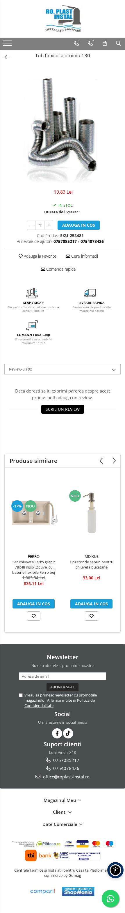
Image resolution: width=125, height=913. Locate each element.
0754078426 (65, 768)
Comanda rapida (60, 269)
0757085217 (65, 760)
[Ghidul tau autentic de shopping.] (42, 891)
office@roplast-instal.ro (66, 777)
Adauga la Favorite (39, 256)
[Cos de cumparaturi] (105, 43)
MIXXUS (92, 556)
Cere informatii (84, 256)
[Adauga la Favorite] (33, 616)
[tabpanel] (62, 125)
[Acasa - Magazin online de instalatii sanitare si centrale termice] (62, 18)
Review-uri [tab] (20, 369)
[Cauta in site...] (118, 43)
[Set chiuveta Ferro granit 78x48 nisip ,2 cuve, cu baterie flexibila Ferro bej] (34, 512)
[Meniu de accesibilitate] (115, 870)
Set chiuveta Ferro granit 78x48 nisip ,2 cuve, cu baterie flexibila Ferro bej (33, 567)
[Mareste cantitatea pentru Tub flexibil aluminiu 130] (48, 225)
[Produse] (8, 45)
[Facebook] (57, 733)
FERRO (34, 556)
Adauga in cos (78, 225)
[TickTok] (68, 733)
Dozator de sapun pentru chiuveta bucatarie (91, 564)
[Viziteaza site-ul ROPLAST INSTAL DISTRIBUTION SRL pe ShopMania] (78, 891)
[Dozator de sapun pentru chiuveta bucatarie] (91, 512)
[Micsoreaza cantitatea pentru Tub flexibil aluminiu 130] (31, 225)
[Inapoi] (4, 57)
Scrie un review (63, 409)
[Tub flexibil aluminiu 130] (62, 125)
